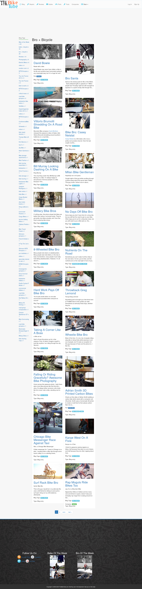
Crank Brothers (53, 131)
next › (64, 512)
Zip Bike (22, 148)
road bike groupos (22, 97)
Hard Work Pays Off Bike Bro (46, 291)
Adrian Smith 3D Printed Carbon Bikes (79, 392)
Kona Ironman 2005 (23, 275)
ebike (21, 256)
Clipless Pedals (24, 225)
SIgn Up (136, 4)
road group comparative (24, 308)
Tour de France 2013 (23, 77)
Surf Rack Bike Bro (46, 482)
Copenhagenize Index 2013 (23, 110)
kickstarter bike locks (23, 102)
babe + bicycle (24, 48)
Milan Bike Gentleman (79, 172)
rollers (22, 114)
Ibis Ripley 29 (23, 299)
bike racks (23, 191)
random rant (24, 68)
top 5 (21, 145)
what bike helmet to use (24, 260)
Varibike (22, 106)
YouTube (32, 561)
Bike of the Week (24, 43)
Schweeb (23, 126)
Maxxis (74, 504)
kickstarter (23, 168)
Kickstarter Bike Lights (23, 183)
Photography (76, 263)
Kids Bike (23, 194)
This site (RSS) (25, 557)
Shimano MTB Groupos (23, 249)
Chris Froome (23, 172)
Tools (67, 4)
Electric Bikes (24, 62)
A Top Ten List (24, 245)
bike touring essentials (23, 164)
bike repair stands (22, 133)
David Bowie (42, 63)
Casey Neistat (69, 139)
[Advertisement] (71, 22)
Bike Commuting (24, 320)
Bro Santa (71, 78)
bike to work (23, 86)
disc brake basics (22, 203)
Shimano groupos (22, 235)
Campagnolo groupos (23, 270)
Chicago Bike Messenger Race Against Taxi (45, 439)
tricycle (39, 76)
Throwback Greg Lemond (76, 291)
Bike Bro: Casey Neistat (75, 133)
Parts (59, 4)
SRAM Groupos (23, 265)
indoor (22, 129)
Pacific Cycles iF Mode (24, 284)
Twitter (23, 561)
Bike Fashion (24, 160)
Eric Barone (23, 142)
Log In (130, 4)
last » (70, 512)
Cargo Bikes (23, 216)
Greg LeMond (23, 208)
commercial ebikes (22, 289)
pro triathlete (24, 253)
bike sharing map (22, 339)
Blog (23, 4)
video (81, 411)
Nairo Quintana (24, 152)
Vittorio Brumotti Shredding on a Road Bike (48, 124)
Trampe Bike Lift (24, 138)
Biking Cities (23, 336)
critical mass (24, 93)
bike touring (23, 179)
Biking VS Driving (22, 304)
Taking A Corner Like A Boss (47, 331)
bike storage (24, 176)
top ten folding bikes (23, 220)
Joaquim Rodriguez (23, 187)
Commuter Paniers (22, 213)
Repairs (31, 4)
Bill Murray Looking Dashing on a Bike (46, 167)
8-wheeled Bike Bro (46, 249)
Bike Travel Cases (22, 230)
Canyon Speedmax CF (24, 314)
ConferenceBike (24, 122)
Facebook (38, 557)
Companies (75, 4)
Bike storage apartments (23, 156)
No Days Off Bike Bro (79, 211)
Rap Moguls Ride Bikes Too (76, 483)
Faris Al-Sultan (24, 240)
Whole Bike (71, 408)
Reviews (41, 4)
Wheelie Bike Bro (76, 334)
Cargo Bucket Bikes (23, 198)
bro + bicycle (44, 79)
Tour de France (23, 82)
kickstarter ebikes (22, 279)
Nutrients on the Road (76, 251)
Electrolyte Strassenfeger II (24, 331)
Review (22, 57)
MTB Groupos (23, 72)
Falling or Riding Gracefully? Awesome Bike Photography (48, 377)
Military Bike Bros (45, 211)
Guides (50, 4)
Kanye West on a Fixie (76, 439)
